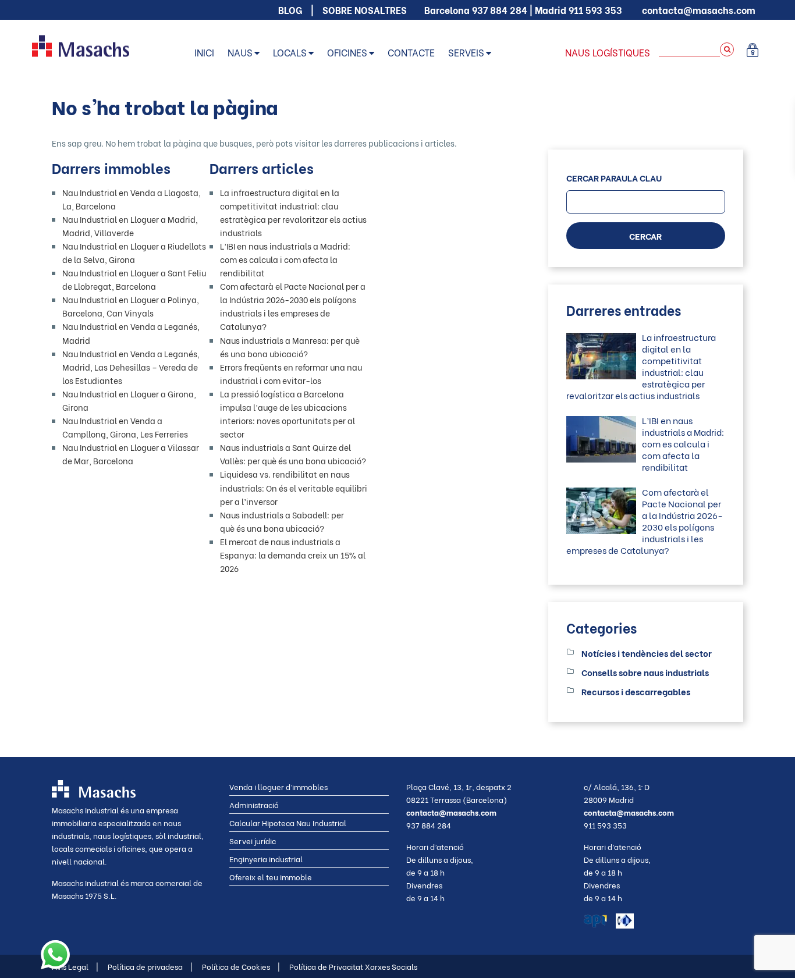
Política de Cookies (241, 966)
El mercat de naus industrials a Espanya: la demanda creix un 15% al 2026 (292, 554)
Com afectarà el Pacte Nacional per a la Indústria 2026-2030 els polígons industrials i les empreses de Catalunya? (644, 520)
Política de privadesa (150, 966)
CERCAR (645, 235)
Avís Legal (75, 966)
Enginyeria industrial (266, 858)
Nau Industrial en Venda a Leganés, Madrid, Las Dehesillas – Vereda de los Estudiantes (131, 366)
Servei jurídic (252, 840)
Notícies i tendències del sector (646, 652)
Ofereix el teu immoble (270, 876)
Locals (290, 52)
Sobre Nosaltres (364, 9)
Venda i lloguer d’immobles (278, 786)
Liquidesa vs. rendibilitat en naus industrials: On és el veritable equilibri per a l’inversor (293, 487)
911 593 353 (595, 9)
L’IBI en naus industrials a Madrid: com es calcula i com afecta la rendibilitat (285, 259)
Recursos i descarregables (635, 691)
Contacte (411, 52)
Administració (254, 804)
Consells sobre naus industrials (645, 672)
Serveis (466, 52)
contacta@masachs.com (698, 9)
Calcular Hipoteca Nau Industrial (287, 822)
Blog (290, 9)
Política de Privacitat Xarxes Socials (353, 966)
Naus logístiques (607, 52)
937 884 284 (499, 9)
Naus (240, 52)
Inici (204, 52)
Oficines (347, 52)
